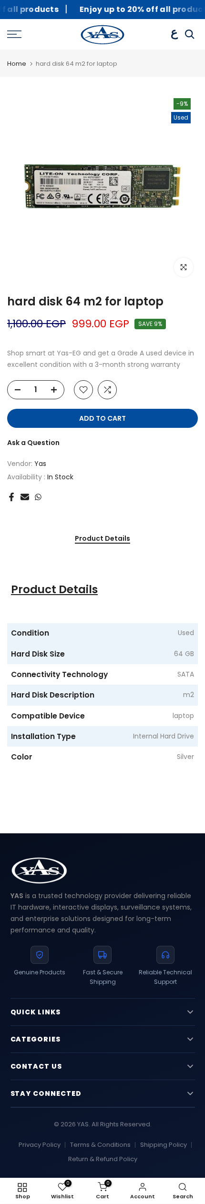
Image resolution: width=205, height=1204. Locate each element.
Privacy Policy (40, 1144)
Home (16, 64)
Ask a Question (33, 442)
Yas (40, 463)
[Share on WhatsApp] (38, 497)
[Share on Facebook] (11, 497)
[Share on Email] (24, 497)
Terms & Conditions (100, 1144)
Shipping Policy (163, 1144)
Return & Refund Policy (102, 1159)
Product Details (102, 539)
